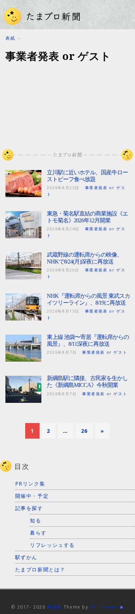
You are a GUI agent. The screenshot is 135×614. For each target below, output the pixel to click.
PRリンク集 (30, 483)
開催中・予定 (32, 495)
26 (84, 430)
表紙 (10, 38)
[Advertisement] (67, 101)
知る (35, 520)
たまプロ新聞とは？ (40, 569)
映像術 (54, 607)
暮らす (38, 532)
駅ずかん (26, 557)
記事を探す (29, 508)
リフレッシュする (52, 544)
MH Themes (104, 607)
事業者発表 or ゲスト (104, 352)
